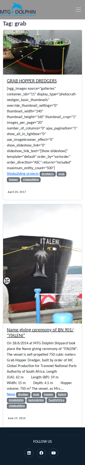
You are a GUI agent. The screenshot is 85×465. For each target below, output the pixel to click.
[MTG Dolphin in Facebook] (41, 453)
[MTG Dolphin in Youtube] (53, 453)
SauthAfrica (56, 400)
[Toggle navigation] (78, 9)
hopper (13, 179)
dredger (23, 394)
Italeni (62, 394)
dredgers (48, 174)
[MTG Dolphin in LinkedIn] (29, 453)
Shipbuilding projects (23, 174)
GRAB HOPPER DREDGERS (32, 81)
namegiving (36, 400)
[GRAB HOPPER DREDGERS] (42, 52)
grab (61, 174)
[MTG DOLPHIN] (17, 10)
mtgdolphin (16, 400)
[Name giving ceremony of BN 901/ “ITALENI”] (42, 264)
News (11, 394)
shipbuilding (31, 179)
